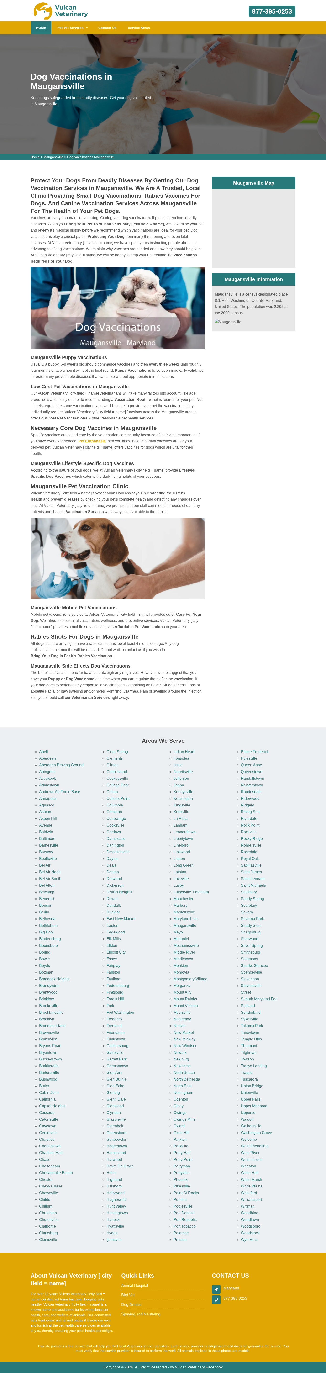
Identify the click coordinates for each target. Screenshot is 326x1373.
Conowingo (116, 818)
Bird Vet (128, 1295)
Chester (46, 1179)
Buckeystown (50, 1059)
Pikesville (182, 1186)
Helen (111, 1173)
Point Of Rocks (186, 1193)
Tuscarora (249, 1079)
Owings (180, 1113)
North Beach (184, 1073)
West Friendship (254, 1146)
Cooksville (115, 825)
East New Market (120, 919)
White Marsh (251, 1179)
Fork (110, 1006)
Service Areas (139, 28)
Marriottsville (184, 912)
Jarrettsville (183, 772)
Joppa (179, 785)
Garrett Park (116, 1059)
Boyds (44, 966)
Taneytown (250, 1032)
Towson (247, 1059)
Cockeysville (117, 778)
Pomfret (180, 1200)
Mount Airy (182, 992)
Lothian (180, 872)
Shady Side (251, 925)
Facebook (214, 1367)
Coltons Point (117, 798)
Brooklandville (51, 1012)
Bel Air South (50, 879)
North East (182, 1086)
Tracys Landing (254, 1066)
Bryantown (48, 1052)
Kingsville (182, 805)
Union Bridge (252, 1086)
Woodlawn (250, 1220)
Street (246, 992)
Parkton (180, 1139)
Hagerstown (116, 1146)
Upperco (248, 1113)
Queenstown (251, 772)
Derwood (114, 879)
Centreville (48, 1133)
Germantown (117, 1066)
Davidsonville (118, 852)
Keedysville (183, 792)
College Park (117, 785)
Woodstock (250, 1233)
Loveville (181, 879)
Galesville (114, 1052)
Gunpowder (116, 1139)
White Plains (251, 1186)
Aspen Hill (48, 818)
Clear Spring (117, 752)
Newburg (181, 1059)
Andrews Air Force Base (59, 792)
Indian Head (184, 752)
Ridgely (247, 805)
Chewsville (48, 1193)
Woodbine (249, 1213)
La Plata (181, 818)
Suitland (248, 1006)
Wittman (248, 1206)
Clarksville (48, 1240)
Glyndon (113, 1113)
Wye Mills (249, 1240)
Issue (178, 765)
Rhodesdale (251, 792)
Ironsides (181, 758)
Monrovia (181, 972)
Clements (114, 758)
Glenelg (113, 1093)
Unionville (249, 1093)
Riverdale (249, 818)
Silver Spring (252, 946)
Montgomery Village (190, 979)
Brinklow (46, 999)
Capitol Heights (52, 1106)
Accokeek (47, 778)
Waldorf (247, 1119)
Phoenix (181, 1179)
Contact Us (107, 28)
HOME (43, 28)
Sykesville (249, 1019)
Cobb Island (116, 772)
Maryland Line (186, 919)
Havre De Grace (120, 1166)
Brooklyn (46, 1019)
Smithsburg (250, 952)
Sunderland (251, 1012)
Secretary (249, 905)
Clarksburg (48, 1233)
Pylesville (249, 758)
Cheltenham (49, 1166)
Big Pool (46, 932)
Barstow (46, 852)
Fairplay (113, 966)
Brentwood (48, 992)
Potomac (181, 1233)
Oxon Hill (181, 1133)
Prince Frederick (255, 752)
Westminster (251, 1159)
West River (250, 1153)
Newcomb (182, 1066)
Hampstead (116, 1153)
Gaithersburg (117, 1046)
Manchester (183, 899)
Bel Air (44, 865)
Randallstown (252, 778)
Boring (44, 952)
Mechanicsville (186, 946)
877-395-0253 (272, 11)
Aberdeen (47, 758)
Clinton (112, 765)
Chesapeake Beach (56, 1173)
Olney (179, 1106)
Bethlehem (48, 925)
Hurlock (113, 1220)
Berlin (44, 912)
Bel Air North (50, 872)
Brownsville (49, 1032)
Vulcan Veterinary (190, 1367)
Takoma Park (252, 1026)
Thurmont (249, 1046)
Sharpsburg (251, 932)
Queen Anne (251, 765)
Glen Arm (114, 1073)
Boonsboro (48, 946)
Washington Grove (256, 1133)
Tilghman (249, 1052)
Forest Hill (115, 999)
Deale (111, 865)
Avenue (45, 825)
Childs (44, 1200)
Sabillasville (251, 865)
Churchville (48, 1220)
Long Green (184, 865)
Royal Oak (250, 859)
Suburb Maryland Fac (259, 999)
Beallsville (48, 859)
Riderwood (250, 798)
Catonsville (48, 1119)
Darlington (115, 845)
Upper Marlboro (254, 1106)
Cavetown (47, 1126)
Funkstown (115, 1039)
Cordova (113, 832)
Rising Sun (250, 812)
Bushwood (48, 1079)
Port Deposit (184, 1213)
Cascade (46, 1113)
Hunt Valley (116, 1206)
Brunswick (48, 1039)
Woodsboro (250, 1226)
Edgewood (115, 932)
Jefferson (181, 778)
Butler (44, 1086)
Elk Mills (113, 939)
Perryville (181, 1173)
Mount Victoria (186, 1006)
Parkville (181, 1146)
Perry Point (183, 1159)
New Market (184, 1032)
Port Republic (185, 1220)
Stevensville (251, 986)
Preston (180, 1240)
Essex (111, 959)
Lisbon (179, 859)
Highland (114, 1179)
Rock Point (250, 825)
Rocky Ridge (252, 839)
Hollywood (115, 1193)
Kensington (183, 798)
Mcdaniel (181, 939)
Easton (112, 925)
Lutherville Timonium (191, 892)
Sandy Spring (252, 899)
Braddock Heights (54, 979)
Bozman (46, 972)
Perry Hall (182, 1153)
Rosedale (249, 852)
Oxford (179, 1126)
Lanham (180, 825)
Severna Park (252, 919)
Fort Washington (120, 1012)
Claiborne (47, 1226)
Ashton (45, 812)
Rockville (249, 832)
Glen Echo (115, 1086)
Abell (43, 752)
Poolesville (183, 1206)
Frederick (114, 1019)
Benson (45, 905)
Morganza (182, 986)
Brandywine (49, 986)
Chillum (45, 1206)
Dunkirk (113, 912)
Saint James (251, 872)
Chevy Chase (50, 1186)
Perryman (182, 1166)
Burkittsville (49, 1066)
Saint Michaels (253, 885)
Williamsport (251, 1200)
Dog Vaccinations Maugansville (90, 157)
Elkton (111, 946)
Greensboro (116, 1133)
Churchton (48, 1213)
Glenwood (115, 1106)
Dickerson (115, 885)
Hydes (111, 1233)
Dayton (112, 859)
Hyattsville (115, 1226)
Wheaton (248, 1166)
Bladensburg (50, 939)
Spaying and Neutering (140, 1314)
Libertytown (183, 839)
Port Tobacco (185, 1226)
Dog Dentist (131, 1305)
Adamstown (49, 785)
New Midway (184, 1039)
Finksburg (114, 992)
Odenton (181, 1099)
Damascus (115, 839)
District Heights (119, 892)
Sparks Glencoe (254, 966)
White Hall (249, 1173)
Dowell (112, 899)
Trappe (247, 1073)
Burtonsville (49, 1073)
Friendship (115, 1032)
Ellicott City (116, 952)
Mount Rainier (185, 999)
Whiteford (249, 1193)
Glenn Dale (116, 1099)
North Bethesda (187, 1079)
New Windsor (185, 1046)
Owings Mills (184, 1119)
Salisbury (249, 892)
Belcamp (46, 892)
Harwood (114, 1159)
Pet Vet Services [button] (71, 28)
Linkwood (182, 852)
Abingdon (47, 772)
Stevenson (250, 979)
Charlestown (50, 1146)
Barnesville (48, 845)
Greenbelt (114, 1126)
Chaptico (46, 1139)
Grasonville (116, 1119)
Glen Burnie (116, 1079)
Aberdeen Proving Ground (61, 765)
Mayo (178, 932)
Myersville (182, 1012)
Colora (112, 792)
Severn (247, 912)
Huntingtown (117, 1213)
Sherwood (249, 939)
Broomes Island (52, 1026)
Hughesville (116, 1200)
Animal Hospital (134, 1285)
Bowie (44, 959)
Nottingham (183, 1093)
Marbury (180, 905)
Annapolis (47, 798)
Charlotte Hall (51, 1153)
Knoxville (181, 812)
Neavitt (179, 1026)
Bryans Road (50, 1046)
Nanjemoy (182, 1019)
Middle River (184, 952)
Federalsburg (117, 986)
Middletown (183, 959)
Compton (114, 812)
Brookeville (48, 1006)
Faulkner (113, 979)
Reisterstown (252, 785)
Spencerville (251, 972)
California (47, 1099)
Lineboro (181, 845)
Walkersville (251, 1126)
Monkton (181, 966)
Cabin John (49, 1093)
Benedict (46, 899)
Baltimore (47, 839)
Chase (44, 1159)
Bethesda (47, 919)
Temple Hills (251, 1039)
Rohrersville (251, 845)
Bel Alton (46, 885)
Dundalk (113, 905)
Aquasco (46, 805)
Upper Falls (251, 1099)
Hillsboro (114, 1186)
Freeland (114, 1026)
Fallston (113, 972)
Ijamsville (114, 1240)
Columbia (114, 805)
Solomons (249, 959)
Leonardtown (185, 832)
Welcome (249, 1139)
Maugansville (53, 157)
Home (35, 157)
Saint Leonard (253, 879)
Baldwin (46, 832)
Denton (112, 872)
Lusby (179, 885)
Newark (180, 1052)
